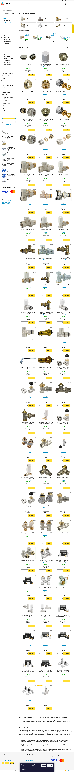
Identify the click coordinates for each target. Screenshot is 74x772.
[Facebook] (3, 763)
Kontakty (3, 0)
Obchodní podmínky (18, 0)
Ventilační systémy (7, 87)
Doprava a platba (10, 0)
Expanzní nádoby (7, 47)
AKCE (3, 105)
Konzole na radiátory (8, 39)
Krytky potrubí (6, 103)
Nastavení (24, 769)
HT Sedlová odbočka (6, 203)
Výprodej (4, 108)
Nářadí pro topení (7, 62)
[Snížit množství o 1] (22, 75)
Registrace (69, 0)
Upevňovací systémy (7, 85)
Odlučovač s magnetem (8, 58)
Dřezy (3, 78)
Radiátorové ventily (7, 22)
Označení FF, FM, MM (6, 202)
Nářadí (4, 90)
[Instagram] (6, 763)
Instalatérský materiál (8, 13)
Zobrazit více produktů (45, 43)
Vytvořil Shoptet (69, 770)
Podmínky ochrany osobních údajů (32, 762)
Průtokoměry (6, 66)
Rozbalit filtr (8, 124)
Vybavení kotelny (7, 60)
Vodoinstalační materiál (8, 16)
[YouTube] (11, 763)
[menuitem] (6, 8)
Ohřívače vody (6, 92)
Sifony (4, 80)
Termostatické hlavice (8, 20)
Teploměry (6, 54)
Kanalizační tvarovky (7, 73)
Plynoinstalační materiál (8, 83)
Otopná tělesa (6, 68)
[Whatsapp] (8, 763)
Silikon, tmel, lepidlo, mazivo (7, 98)
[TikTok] (13, 763)
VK (4, 31)
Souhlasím (50, 765)
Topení (4, 18)
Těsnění (4, 100)
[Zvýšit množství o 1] (27, 75)
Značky (4, 110)
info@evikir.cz (7, 757)
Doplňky (5, 35)
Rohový (5, 24)
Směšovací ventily (7, 64)
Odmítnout (44, 765)
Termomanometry (7, 56)
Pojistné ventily (6, 43)
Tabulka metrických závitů (7, 200)
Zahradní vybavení (7, 71)
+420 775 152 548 (8, 760)
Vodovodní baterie (7, 75)
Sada (4, 33)
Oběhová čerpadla (7, 41)
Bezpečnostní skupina (8, 45)
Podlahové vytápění (7, 37)
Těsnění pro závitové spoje (9, 94)
